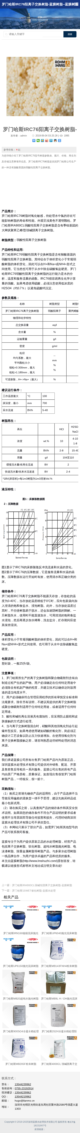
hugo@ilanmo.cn (25, 1100)
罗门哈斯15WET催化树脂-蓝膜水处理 (34, 890)
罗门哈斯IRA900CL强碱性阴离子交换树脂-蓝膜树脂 (42, 885)
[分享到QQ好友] (55, 140)
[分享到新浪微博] (46, 140)
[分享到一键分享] (59, 140)
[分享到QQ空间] (42, 140)
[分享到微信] (38, 140)
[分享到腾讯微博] (51, 140)
